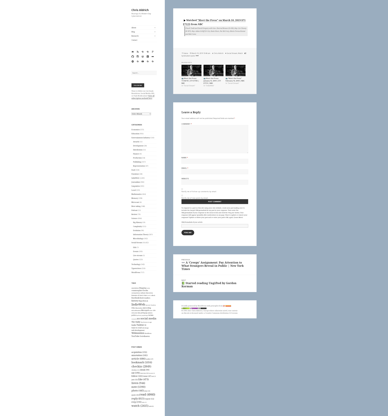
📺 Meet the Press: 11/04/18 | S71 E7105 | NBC (190, 80)
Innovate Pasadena (151, 305)
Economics (135, 129)
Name (184, 158)
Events (135, 251)
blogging (142, 288)
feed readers (145, 298)
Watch (240, 53)
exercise (144, 373)
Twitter (140, 324)
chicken (135, 370)
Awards (136, 142)
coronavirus (135, 293)
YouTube (135, 336)
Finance (136, 154)
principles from (217, 306)
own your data (135, 313)
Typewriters (136, 268)
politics (134, 315)
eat (135, 372)
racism (150, 315)
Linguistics (135, 186)
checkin (141, 366)
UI (145, 325)
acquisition (139, 352)
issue (147, 376)
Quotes (135, 259)
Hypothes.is (143, 301)
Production (137, 158)
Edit (134, 247)
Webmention (137, 333)
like (143, 379)
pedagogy (144, 313)
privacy (139, 315)
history (134, 300)
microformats (136, 310)
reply (137, 398)
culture (143, 293)
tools (133, 325)
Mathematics (136, 194)
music (150, 310)
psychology (145, 315)
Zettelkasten (145, 336)
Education (135, 134)
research (134, 319)
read (147, 394)
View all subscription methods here (142, 97)
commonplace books (139, 290)
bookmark (141, 362)
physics (150, 313)
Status (185, 53)
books (148, 288)
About (133, 28)
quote (135, 395)
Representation (139, 166)
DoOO (149, 295)
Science (134, 218)
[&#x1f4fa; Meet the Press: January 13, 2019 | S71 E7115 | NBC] (213, 70)
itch (154, 376)
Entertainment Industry (140, 138)
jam (134, 379)
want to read (136, 328)
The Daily (135, 321)
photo (137, 390)
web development (138, 330)
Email (184, 168)
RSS (138, 319)
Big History (137, 222)
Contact (134, 40)
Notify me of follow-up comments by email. (199, 191)
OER (154, 310)
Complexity (137, 226)
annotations (135, 288)
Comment (186, 124)
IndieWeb (135, 178)
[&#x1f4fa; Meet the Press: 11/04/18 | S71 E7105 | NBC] (191, 70)
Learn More (238, 217)
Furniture (135, 174)
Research (135, 36)
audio (149, 359)
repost (149, 399)
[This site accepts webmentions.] (194, 308)
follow (137, 376)
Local (133, 190)
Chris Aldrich (140, 10)
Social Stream (136, 242)
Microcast (135, 202)
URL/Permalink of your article (191, 222)
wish (151, 406)
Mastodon (138, 308)
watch (139, 406)
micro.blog (147, 308)
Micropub (145, 310)
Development (138, 146)
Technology (135, 264)
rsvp (136, 401)
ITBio (133, 308)
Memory (134, 198)
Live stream (137, 255)
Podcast (134, 210)
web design (145, 328)
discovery (149, 293)
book (197, 55)
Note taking (136, 206)
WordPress (135, 272)
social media (148, 318)
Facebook (135, 298)
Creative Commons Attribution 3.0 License (221, 313)
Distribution (137, 150)
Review (134, 214)
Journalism (135, 182)
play (147, 391)
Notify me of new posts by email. (194, 198)
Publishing (137, 162)
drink (144, 370)
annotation (139, 355)
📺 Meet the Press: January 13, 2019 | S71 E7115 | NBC (212, 80)
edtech (153, 295)
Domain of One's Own (139, 295)
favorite (152, 373)
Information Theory (140, 234)
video (144, 402)
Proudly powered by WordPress (194, 306)
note (138, 387)
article (138, 358)
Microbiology (138, 238)
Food (133, 170)
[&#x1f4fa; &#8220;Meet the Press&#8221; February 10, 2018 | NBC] (236, 70)
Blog (133, 32)
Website (185, 178)
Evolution (136, 230)
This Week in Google (146, 322)
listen (138, 383)
